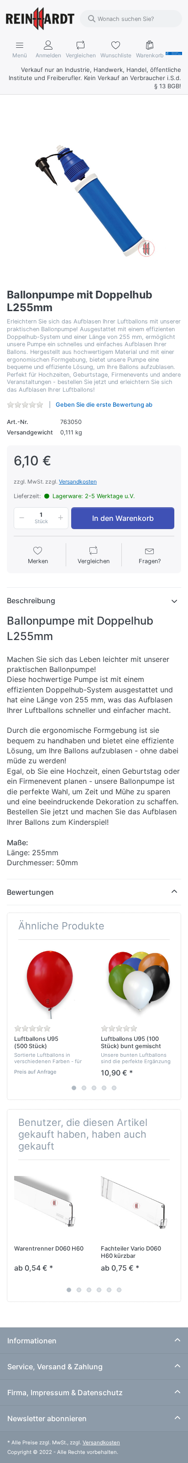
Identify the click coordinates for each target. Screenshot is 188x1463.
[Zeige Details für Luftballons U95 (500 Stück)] (50, 983)
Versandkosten (78, 481)
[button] (20, 518)
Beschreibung (31, 600)
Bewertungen (30, 892)
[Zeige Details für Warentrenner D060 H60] (50, 1203)
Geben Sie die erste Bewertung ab (104, 404)
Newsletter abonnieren (47, 1418)
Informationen (32, 1340)
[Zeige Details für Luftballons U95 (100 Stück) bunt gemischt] (137, 983)
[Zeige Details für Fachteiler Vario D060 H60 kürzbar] (137, 1203)
